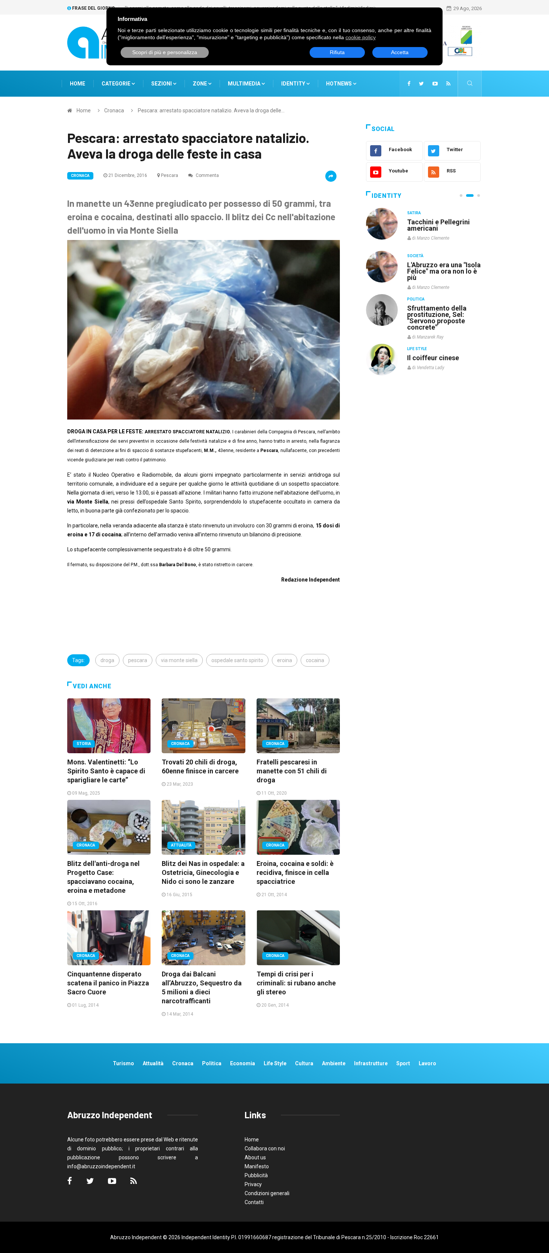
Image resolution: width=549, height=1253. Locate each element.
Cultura (415, 213)
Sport (403, 1063)
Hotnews (339, 84)
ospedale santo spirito (237, 660)
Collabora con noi (265, 1148)
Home (77, 84)
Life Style (417, 256)
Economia (242, 1063)
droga (107, 660)
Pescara (169, 175)
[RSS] (448, 84)
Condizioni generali (267, 1193)
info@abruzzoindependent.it (101, 1166)
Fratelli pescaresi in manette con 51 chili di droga (292, 771)
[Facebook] (409, 84)
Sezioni (162, 84)
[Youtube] (435, 84)
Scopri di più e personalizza (164, 52)
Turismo (123, 1063)
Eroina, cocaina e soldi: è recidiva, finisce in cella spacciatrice (295, 872)
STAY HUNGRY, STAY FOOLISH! (439, 225)
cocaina (315, 660)
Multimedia (244, 84)
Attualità (181, 845)
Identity (293, 84)
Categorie (116, 84)
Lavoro (427, 1063)
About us (255, 1157)
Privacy (253, 1184)
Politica (416, 299)
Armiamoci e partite (438, 308)
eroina (284, 660)
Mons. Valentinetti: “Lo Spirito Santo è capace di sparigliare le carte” (106, 771)
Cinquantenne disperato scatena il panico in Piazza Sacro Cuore (108, 983)
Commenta (207, 175)
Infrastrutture (371, 1063)
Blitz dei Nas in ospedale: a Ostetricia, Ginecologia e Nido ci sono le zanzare (203, 872)
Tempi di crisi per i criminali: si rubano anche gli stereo (296, 983)
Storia (84, 744)
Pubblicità (256, 1175)
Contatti (254, 1202)
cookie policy (360, 37)
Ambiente (333, 1063)
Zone (200, 84)
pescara (137, 660)
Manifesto (257, 1166)
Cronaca (114, 110)
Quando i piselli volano (442, 265)
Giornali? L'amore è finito (437, 354)
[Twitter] (421, 84)
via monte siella (179, 660)
